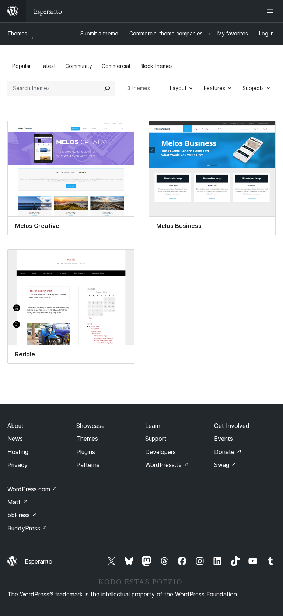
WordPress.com (32, 489)
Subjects (253, 88)
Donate (228, 452)
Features (214, 88)
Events (223, 438)
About (15, 425)
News (15, 438)
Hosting (17, 452)
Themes (17, 33)
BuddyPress (27, 528)
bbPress (22, 515)
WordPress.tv (167, 464)
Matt (17, 502)
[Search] (107, 88)
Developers (160, 452)
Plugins (85, 452)
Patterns (87, 464)
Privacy (17, 464)
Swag (225, 464)
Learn (152, 425)
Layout (178, 88)
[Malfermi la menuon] (271, 11)
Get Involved (231, 425)
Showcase (90, 425)
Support (156, 438)
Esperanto (38, 561)
